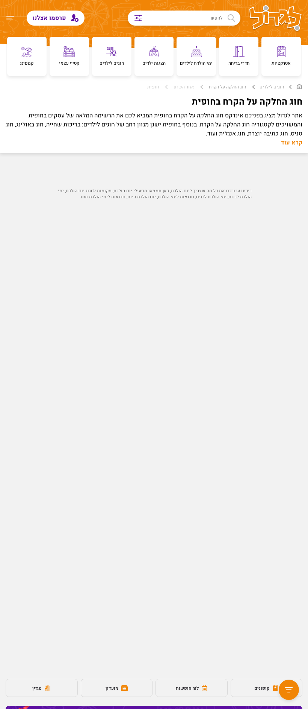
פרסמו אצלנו (50, 18)
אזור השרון (184, 87)
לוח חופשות (188, 688)
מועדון (112, 688)
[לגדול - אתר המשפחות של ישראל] (275, 18)
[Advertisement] (154, 278)
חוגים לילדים (272, 87)
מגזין (37, 688)
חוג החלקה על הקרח (227, 87)
